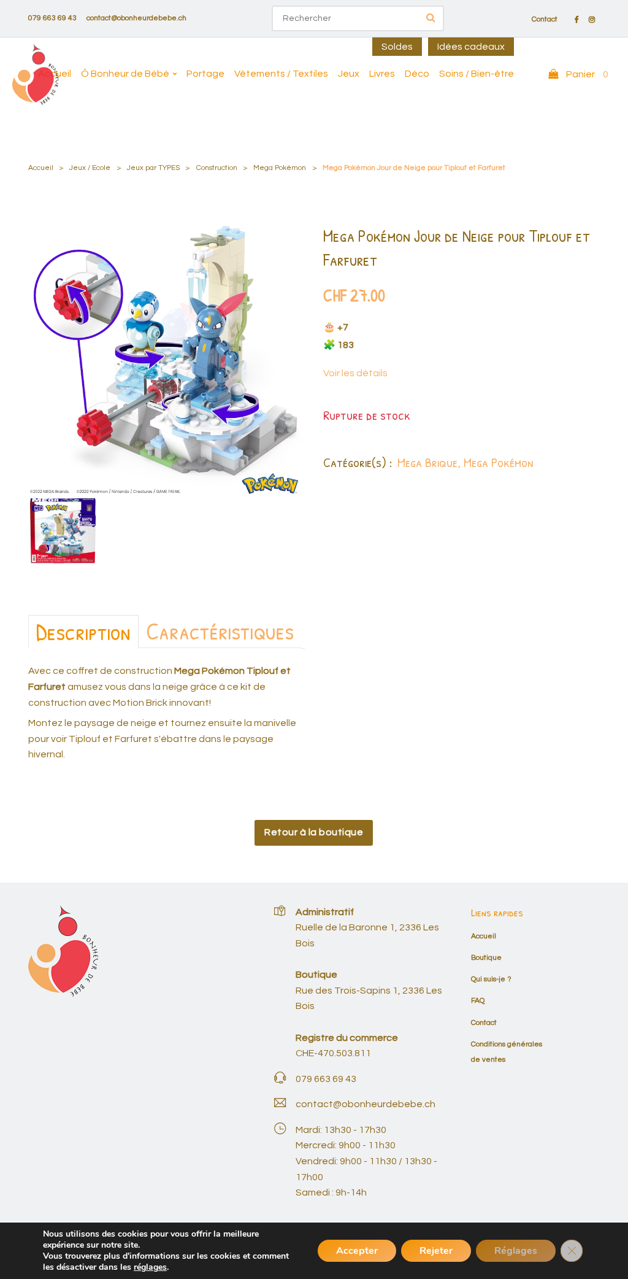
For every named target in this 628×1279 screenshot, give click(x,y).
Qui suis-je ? (491, 979)
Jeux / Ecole (89, 168)
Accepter (357, 1251)
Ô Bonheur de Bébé (125, 74)
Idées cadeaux (471, 47)
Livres (382, 74)
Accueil (54, 74)
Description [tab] (83, 631)
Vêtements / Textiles (281, 74)
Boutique (486, 958)
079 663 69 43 (52, 18)
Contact (544, 19)
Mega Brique (427, 462)
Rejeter (436, 1251)
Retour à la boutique (313, 832)
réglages (150, 1267)
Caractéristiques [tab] (220, 631)
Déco (417, 74)
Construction (216, 168)
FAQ (477, 1001)
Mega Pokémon (279, 168)
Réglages (515, 1251)
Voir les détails (355, 373)
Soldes (397, 47)
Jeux (348, 74)
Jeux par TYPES (153, 168)
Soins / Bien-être (476, 74)
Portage (205, 74)
